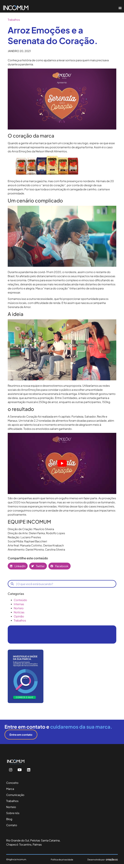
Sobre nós (12, 813)
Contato (11, 825)
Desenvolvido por (96, 859)
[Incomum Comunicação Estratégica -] (47, 175)
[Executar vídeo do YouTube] (62, 463)
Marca (10, 788)
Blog (9, 819)
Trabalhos (14, 19)
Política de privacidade (62, 859)
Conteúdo (20, 600)
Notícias (19, 612)
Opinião (19, 616)
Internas (19, 604)
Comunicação (15, 795)
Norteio (19, 608)
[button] (119, 7)
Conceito (12, 782)
